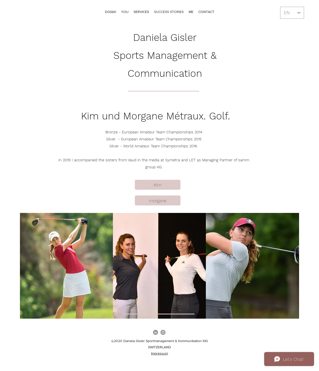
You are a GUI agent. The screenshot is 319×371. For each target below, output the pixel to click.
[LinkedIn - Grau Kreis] (155, 332)
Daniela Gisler (165, 37)
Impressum (159, 353)
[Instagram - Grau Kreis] (162, 332)
